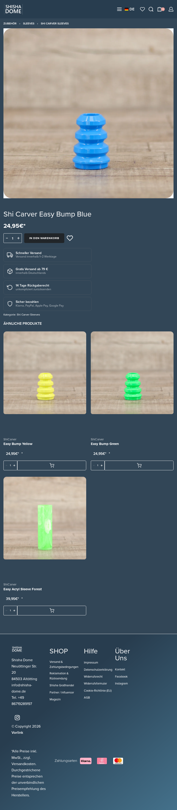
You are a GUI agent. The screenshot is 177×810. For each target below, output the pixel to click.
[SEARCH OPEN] (150, 9)
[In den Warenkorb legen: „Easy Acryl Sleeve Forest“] (51, 610)
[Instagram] (17, 717)
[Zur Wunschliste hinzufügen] (70, 238)
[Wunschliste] (142, 9)
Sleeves (28, 23)
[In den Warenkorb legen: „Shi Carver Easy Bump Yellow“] (51, 465)
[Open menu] (119, 9)
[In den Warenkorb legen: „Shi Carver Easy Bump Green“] (139, 465)
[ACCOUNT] (171, 9)
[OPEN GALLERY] (88, 113)
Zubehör (10, 23)
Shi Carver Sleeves (55, 23)
